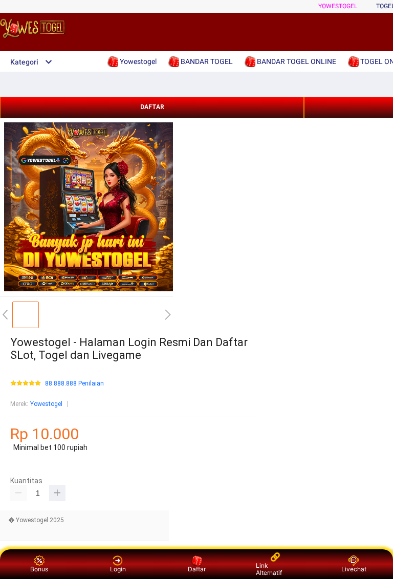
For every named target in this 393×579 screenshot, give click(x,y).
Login (118, 569)
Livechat (353, 569)
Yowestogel (337, 6)
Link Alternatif (269, 569)
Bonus (39, 569)
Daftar (197, 569)
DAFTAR (152, 107)
